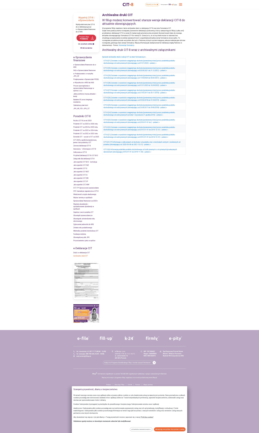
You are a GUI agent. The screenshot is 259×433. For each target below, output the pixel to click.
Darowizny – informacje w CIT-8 (84, 149)
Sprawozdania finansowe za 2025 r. (85, 201)
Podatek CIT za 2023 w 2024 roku (85, 130)
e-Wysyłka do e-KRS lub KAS (83, 83)
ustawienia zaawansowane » (141, 429)
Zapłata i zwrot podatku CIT (83, 212)
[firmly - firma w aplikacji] (153, 339)
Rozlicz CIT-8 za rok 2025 (82, 121)
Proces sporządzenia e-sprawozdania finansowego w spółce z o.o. (83, 88)
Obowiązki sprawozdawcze (82, 215)
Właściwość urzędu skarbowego (84, 194)
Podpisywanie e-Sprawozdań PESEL (86, 79)
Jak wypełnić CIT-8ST (81, 172)
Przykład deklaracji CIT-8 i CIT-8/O (85, 155)
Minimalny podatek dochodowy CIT (85, 231)
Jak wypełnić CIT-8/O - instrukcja (85, 162)
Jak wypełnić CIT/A (80, 175)
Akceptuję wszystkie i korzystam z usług (169, 429)
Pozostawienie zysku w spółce (84, 241)
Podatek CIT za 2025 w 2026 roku (85, 124)
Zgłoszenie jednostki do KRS (83, 224)
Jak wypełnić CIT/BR (80, 178)
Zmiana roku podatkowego (82, 228)
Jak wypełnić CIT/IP (80, 181)
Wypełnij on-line (151, 4)
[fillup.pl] (106, 339)
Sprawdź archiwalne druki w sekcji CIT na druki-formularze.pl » (124, 57)
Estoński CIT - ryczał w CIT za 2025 (86, 137)
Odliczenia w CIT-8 (80, 152)
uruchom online (86, 44)
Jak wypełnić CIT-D (80, 168)
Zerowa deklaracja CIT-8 (82, 146)
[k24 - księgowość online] (129, 338)
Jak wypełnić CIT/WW (81, 185)
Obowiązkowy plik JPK (81, 237)
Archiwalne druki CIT (80, 256)
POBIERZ (84, 38)
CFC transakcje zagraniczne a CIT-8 (85, 191)
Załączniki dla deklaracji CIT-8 (83, 159)
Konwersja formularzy (126, 45)
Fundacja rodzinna (79, 234)
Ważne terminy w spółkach (82, 198)
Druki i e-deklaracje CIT (81, 253)
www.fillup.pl (153, 377)
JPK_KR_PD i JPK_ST (81, 108)
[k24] (86, 313)
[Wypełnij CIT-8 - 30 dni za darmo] (86, 281)
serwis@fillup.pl (85, 356)
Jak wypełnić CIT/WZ (81, 165)
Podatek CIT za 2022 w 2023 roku (85, 134)
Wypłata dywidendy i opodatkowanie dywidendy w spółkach (83, 206)
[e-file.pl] (83, 338)
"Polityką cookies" (147, 417)
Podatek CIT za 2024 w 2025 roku (85, 127)
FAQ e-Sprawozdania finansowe (84, 70)
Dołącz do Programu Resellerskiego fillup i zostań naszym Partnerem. (127, 363)
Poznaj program (164, 4)
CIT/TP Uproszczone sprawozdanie (86, 188)
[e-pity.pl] (176, 339)
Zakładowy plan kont (80, 105)
